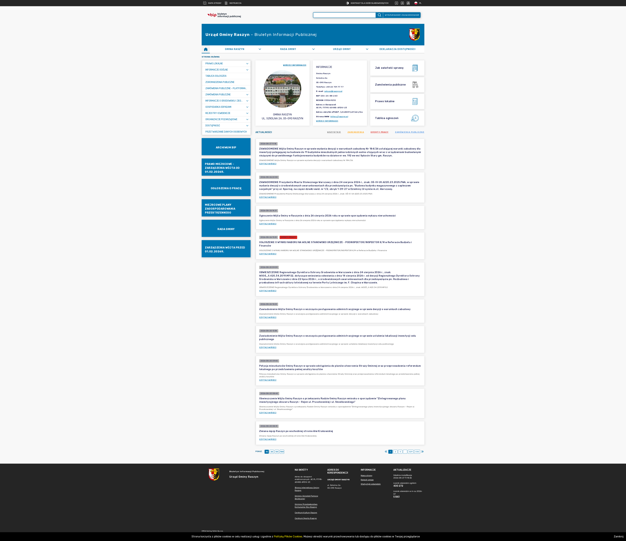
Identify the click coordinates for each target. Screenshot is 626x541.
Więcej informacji (327, 121)
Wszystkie (334, 132)
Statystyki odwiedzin (371, 484)
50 (277, 452)
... (405, 452)
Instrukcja (235, 3)
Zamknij (619, 536)
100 (282, 452)
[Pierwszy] (386, 452)
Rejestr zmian (367, 480)
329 (411, 452)
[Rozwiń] (259, 49)
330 (417, 452)
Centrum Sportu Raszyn (306, 518)
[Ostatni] (422, 452)
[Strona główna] (206, 49)
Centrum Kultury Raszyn (306, 513)
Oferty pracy (379, 132)
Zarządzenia (356, 132)
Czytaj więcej (267, 164)
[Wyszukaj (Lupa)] (379, 15)
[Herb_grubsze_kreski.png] (415, 35)
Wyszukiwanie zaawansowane (402, 15)
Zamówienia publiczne (409, 132)
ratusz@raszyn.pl (333, 91)
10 (267, 452)
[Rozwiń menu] (247, 63)
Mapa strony (214, 3)
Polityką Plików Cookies (288, 536)
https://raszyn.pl (339, 116)
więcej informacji (294, 65)
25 (272, 452)
